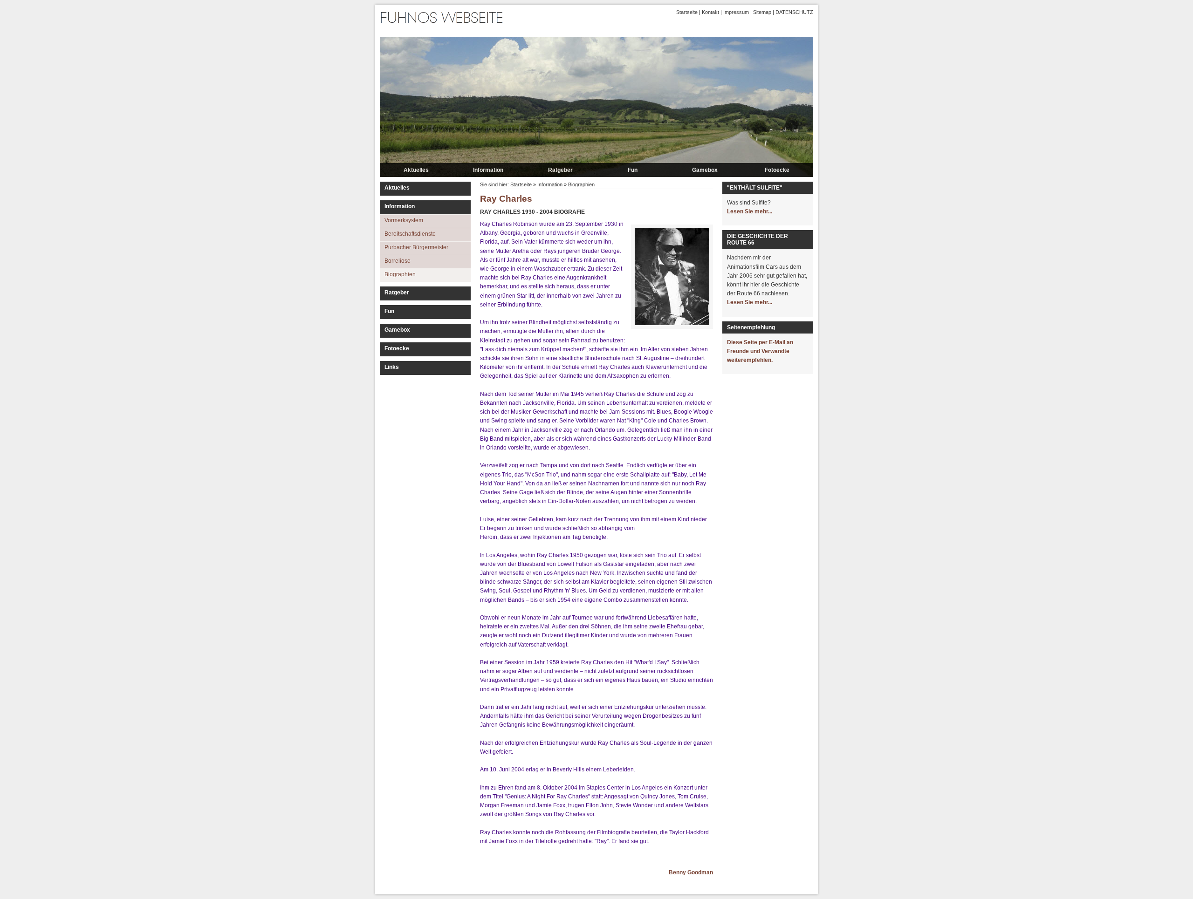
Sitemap (762, 12)
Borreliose (397, 261)
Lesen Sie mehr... (749, 211)
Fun (633, 170)
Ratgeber (560, 170)
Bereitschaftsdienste (410, 234)
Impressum (736, 12)
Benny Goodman (691, 872)
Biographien (400, 274)
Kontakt (710, 12)
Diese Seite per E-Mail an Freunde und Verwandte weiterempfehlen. (760, 351)
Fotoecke (777, 170)
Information (488, 170)
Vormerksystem (403, 220)
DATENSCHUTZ (794, 12)
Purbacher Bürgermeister (416, 247)
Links (391, 367)
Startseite (687, 12)
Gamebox (705, 170)
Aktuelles (416, 170)
